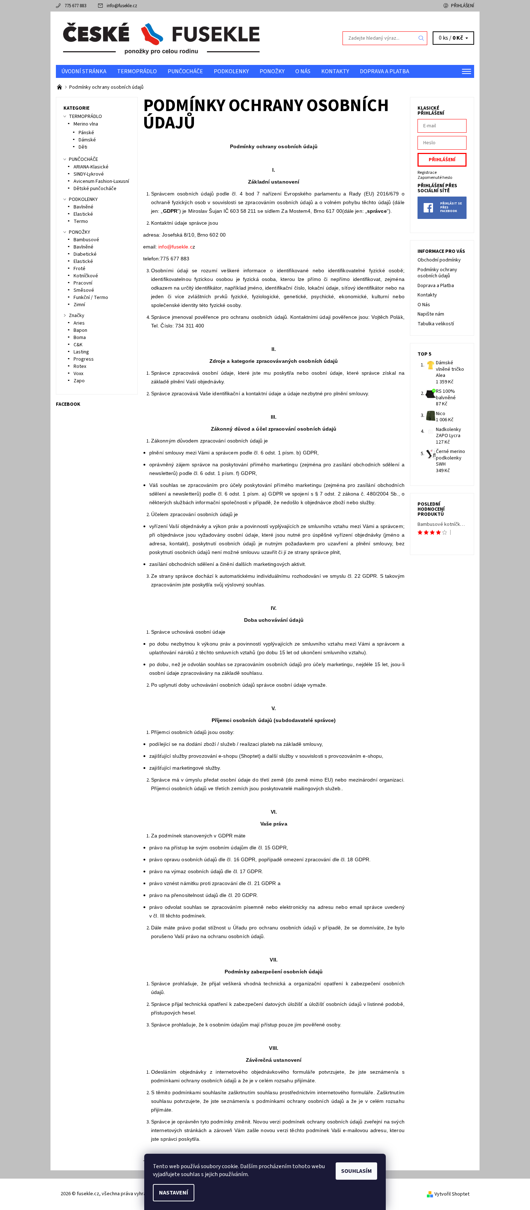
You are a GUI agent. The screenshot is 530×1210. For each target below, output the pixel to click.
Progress (84, 359)
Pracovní (83, 283)
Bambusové (86, 239)
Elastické (83, 214)
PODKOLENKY (231, 71)
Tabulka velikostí (436, 323)
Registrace (427, 173)
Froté (79, 268)
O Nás (302, 71)
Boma (80, 337)
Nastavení (173, 1193)
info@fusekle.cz (122, 6)
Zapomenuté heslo (435, 178)
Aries (79, 323)
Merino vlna (86, 124)
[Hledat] (421, 38)
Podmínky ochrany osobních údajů (437, 273)
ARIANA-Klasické (91, 167)
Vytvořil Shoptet (451, 1194)
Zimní (79, 304)
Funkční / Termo (91, 297)
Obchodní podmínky (439, 260)
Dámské (87, 140)
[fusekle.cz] (160, 38)
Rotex (80, 366)
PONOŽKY (272, 71)
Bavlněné (83, 207)
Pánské (86, 132)
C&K (78, 344)
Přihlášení (462, 6)
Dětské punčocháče (95, 188)
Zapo (79, 380)
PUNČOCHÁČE (185, 71)
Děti (83, 147)
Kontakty (335, 71)
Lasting (81, 352)
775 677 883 (75, 6)
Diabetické (85, 254)
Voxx (78, 373)
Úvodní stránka (83, 71)
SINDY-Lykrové (89, 174)
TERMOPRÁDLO (137, 71)
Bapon (80, 330)
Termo (81, 221)
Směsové (84, 290)
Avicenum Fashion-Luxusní (101, 181)
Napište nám (431, 314)
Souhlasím (356, 1171)
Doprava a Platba (384, 71)
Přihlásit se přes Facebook (451, 207)
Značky (76, 315)
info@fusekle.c (175, 247)
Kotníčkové (86, 276)
